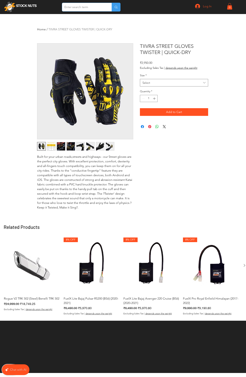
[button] (229, 6)
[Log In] (197, 6)
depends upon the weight (181, 68)
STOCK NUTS (26, 5)
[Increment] (154, 98)
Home (41, 29)
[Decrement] (142, 98)
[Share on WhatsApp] (157, 126)
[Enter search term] (116, 7)
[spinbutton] (148, 98)
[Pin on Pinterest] (149, 126)
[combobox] (174, 82)
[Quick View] (32, 265)
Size (143, 75)
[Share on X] (164, 126)
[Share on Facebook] (142, 126)
